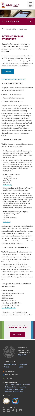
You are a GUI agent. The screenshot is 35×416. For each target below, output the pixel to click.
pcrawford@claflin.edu (8, 308)
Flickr (4, 410)
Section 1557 (26, 384)
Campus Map (9, 378)
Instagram (8, 410)
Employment (23, 364)
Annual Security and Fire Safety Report (14, 391)
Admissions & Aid (11, 29)
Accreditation (23, 387)
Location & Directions (11, 375)
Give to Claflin (17, 334)
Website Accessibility (16, 384)
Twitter (13, 410)
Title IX (6, 384)
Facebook (16, 410)
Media (21, 367)
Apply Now (8, 71)
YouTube (20, 410)
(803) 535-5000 (22, 355)
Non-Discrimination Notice (11, 387)
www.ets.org (7, 222)
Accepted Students (10, 364)
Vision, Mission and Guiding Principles (14, 389)
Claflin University (10, 4)
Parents (6, 367)
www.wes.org (7, 185)
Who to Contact (10, 371)
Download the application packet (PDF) (13, 79)
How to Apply (23, 29)
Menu (30, 6)
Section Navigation (10, 21)
